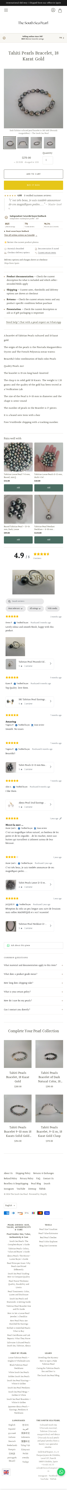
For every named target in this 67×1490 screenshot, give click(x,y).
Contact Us (48, 1179)
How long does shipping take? (18, 983)
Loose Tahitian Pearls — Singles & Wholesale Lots (19, 1359)
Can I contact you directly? (17, 1010)
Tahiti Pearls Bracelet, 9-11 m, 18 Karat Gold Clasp (49, 1131)
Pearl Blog (36, 1184)
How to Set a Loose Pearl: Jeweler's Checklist (18, 1315)
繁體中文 (25, 1441)
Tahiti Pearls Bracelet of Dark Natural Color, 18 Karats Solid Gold (49, 1077)
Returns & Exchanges (43, 1173)
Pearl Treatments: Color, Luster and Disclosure (19, 1293)
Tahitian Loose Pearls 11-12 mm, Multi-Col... (48, 476)
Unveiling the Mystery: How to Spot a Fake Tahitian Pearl (48, 1361)
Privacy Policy (26, 1179)
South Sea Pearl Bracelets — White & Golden (19, 1401)
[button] (33, 582)
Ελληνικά (25, 1449)
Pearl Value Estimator (48, 1233)
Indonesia (25, 1437)
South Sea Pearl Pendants (19, 1388)
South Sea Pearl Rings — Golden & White (18, 1393)
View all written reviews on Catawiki (20, 235)
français (11, 1449)
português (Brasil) (12, 1459)
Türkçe (25, 1462)
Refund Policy (10, 1179)
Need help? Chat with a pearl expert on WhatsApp (33, 322)
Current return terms (47, 253)
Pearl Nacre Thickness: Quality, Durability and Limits (18, 1284)
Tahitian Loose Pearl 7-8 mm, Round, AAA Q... (17, 476)
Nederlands (12, 1445)
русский (12, 1433)
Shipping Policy (23, 1173)
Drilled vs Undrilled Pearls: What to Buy (19, 1329)
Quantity (47, 153)
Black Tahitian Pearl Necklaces (19, 1366)
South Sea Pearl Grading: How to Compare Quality (18, 1275)
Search (47, 1184)
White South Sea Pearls (19, 1372)
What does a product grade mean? (20, 974)
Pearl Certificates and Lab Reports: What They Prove (18, 1337)
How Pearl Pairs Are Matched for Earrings (18, 1322)
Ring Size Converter (48, 1245)
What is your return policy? (17, 992)
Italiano (11, 1437)
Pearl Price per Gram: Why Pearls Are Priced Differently (18, 1266)
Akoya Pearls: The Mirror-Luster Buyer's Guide (18, 1257)
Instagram (9, 1189)
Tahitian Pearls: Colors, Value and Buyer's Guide (19, 1250)
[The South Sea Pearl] (33, 23)
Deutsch (12, 1441)
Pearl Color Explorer (48, 1241)
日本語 (12, 1453)
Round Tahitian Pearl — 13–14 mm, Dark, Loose (17, 528)
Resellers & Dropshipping (16, 1184)
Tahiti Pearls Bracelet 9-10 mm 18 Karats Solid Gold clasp (17, 1131)
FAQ (38, 1179)
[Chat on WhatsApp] (61, 1472)
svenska (25, 1457)
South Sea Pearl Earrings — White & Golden (19, 1382)
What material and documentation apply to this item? (30, 965)
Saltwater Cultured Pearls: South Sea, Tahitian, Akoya (19, 1344)
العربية (25, 1429)
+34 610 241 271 (47, 1464)
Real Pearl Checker (48, 1237)
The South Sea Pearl (19, 1194)
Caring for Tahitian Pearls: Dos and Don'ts (48, 1370)
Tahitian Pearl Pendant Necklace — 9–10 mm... (44, 528)
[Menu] (6, 10)
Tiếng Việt (25, 1445)
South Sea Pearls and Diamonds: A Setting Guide (19, 1300)
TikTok (42, 1189)
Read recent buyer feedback (17, 231)
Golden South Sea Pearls (18, 1376)
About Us (8, 1173)
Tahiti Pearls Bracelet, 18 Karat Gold (17, 1077)
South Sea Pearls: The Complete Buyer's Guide (19, 1243)
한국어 (25, 1425)
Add (18, 487)
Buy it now (33, 185)
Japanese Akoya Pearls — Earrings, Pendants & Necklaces (18, 1410)
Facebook (53, 1476)
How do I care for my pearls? (18, 1001)
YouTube (21, 1189)
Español (11, 1429)
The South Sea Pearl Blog (48, 1375)
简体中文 (25, 1433)
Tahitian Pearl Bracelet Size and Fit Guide (19, 1308)
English (8, 1205)
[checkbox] (52, 609)
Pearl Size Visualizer (48, 1229)
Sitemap (32, 1189)
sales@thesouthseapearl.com (48, 1469)
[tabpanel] (33, 765)
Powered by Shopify (38, 1194)
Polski (25, 1453)
